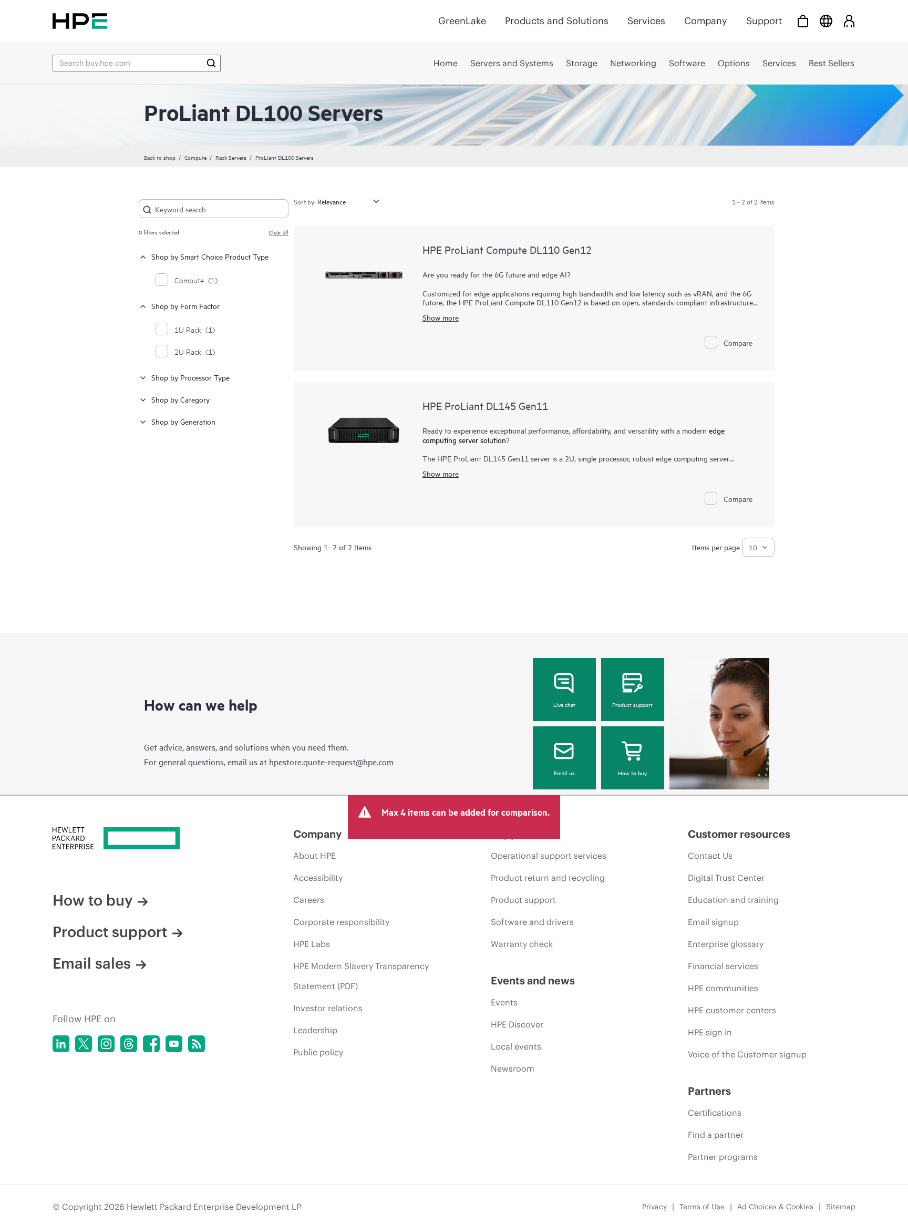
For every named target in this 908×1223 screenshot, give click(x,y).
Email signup (713, 922)
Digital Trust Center (726, 877)
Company (705, 21)
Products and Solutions (556, 21)
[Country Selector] (826, 20)
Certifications (714, 1112)
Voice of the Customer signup (747, 1054)
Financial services (723, 966)
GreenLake (462, 21)
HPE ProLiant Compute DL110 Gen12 (507, 249)
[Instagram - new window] (106, 1043)
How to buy (632, 772)
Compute (195, 157)
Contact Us (710, 855)
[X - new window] (83, 1043)
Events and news (533, 980)
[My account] (849, 20)
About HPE (314, 855)
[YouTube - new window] (174, 1043)
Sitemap (840, 1206)
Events (504, 1002)
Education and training (733, 900)
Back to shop (160, 157)
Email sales (92, 963)
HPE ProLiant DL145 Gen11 (485, 405)
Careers (308, 900)
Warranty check (522, 944)
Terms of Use (702, 1206)
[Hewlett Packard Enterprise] (80, 20)
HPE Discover (517, 1024)
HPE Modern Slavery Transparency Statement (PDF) (361, 976)
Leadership (315, 1030)
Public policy (318, 1052)
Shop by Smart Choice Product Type (210, 256)
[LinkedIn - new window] (61, 1043)
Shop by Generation (183, 421)
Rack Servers (230, 157)
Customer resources (739, 833)
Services (646, 21)
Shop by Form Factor (185, 306)
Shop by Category (180, 399)
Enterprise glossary (725, 944)
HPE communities (723, 988)
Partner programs (723, 1157)
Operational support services (548, 855)
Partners (709, 1090)
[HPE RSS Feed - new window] (196, 1043)
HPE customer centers (732, 1010)
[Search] (211, 63)
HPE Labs (311, 944)
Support (764, 21)
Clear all (278, 232)
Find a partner (716, 1134)
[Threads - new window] (128, 1043)
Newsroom (512, 1068)
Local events (516, 1046)
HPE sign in (710, 1032)
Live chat (564, 704)
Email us (564, 772)
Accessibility (318, 877)
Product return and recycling (548, 877)
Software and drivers (532, 922)
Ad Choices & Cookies (775, 1206)
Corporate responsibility (341, 922)
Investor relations (328, 1008)
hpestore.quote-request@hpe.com (331, 761)
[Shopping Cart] (803, 20)
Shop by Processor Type (190, 377)
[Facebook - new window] (151, 1043)
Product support (632, 704)
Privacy (654, 1206)
